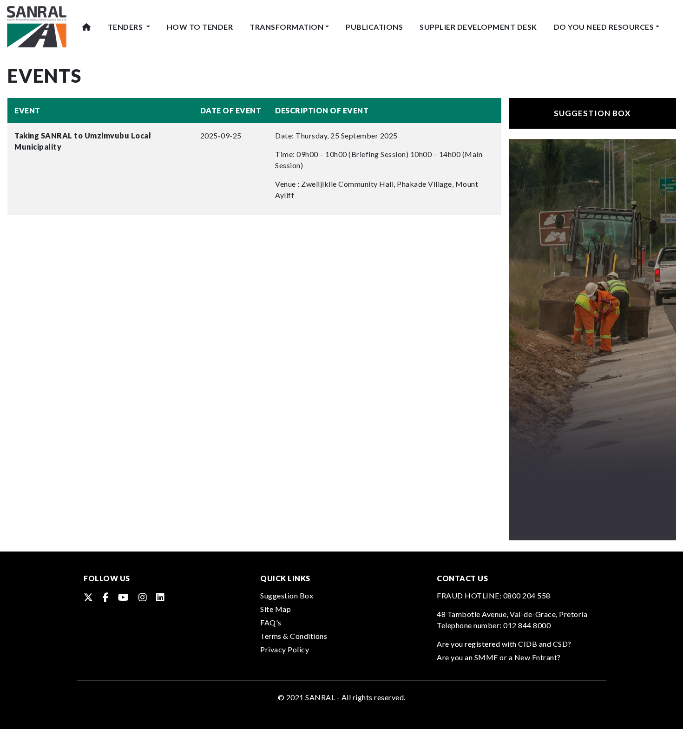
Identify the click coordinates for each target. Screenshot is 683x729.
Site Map (275, 608)
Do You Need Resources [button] (604, 26)
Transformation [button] (286, 26)
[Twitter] (88, 597)
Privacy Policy (284, 649)
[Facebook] (106, 597)
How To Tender (200, 26)
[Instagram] (142, 597)
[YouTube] (123, 597)
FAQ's (271, 622)
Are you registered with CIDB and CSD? (504, 643)
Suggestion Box (592, 113)
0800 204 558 (527, 595)
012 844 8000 (527, 625)
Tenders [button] (126, 26)
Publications (374, 26)
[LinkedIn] (160, 597)
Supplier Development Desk (478, 26)
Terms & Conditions (293, 635)
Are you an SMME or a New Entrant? (499, 657)
